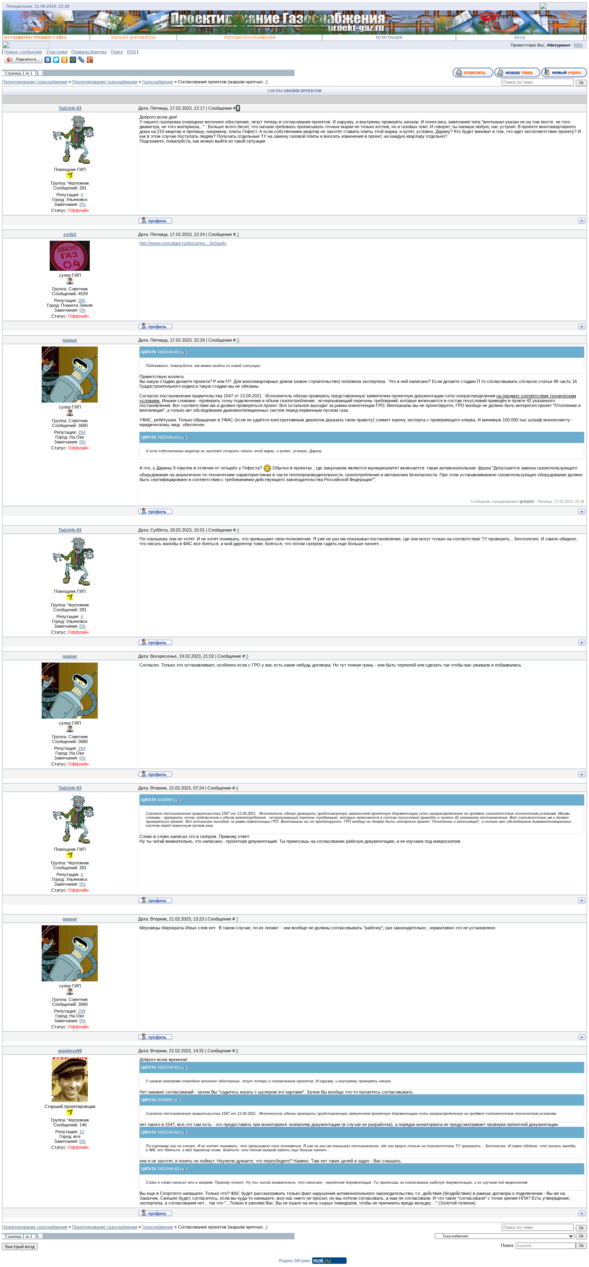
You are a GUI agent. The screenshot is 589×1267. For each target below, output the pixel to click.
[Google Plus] (90, 59)
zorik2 (69, 234)
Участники (56, 51)
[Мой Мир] (73, 59)
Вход (519, 38)
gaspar (70, 340)
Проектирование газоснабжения (34, 81)
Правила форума (89, 51)
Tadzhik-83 (69, 108)
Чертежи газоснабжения (249, 38)
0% (82, 204)
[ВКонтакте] (48, 59)
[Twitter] (56, 59)
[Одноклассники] (65, 59)
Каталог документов (133, 38)
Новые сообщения (23, 51)
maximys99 (70, 1050)
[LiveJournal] (81, 59)
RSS (578, 45)
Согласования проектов (202, 81)
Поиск (117, 51)
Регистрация (389, 38)
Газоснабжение (157, 81)
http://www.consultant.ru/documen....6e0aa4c (183, 243)
